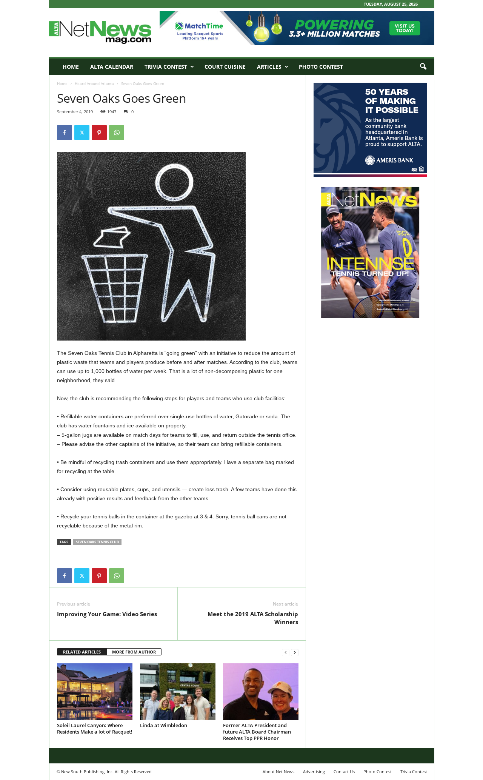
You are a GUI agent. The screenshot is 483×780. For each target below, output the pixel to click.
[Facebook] (64, 132)
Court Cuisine (225, 66)
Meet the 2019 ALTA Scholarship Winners (253, 618)
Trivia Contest (166, 66)
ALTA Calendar (111, 66)
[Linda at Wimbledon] (177, 691)
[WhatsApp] (116, 132)
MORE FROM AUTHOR (134, 652)
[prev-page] (285, 652)
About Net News (278, 771)
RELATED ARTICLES (82, 652)
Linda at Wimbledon (163, 725)
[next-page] (294, 652)
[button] (423, 67)
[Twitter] (81, 132)
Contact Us (344, 771)
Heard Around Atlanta (94, 83)
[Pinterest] (99, 132)
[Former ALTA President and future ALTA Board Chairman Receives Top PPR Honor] (260, 691)
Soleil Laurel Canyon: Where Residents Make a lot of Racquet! (94, 728)
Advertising (314, 771)
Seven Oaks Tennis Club (97, 542)
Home (71, 66)
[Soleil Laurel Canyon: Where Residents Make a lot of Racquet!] (94, 691)
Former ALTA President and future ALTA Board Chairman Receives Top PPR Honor (257, 731)
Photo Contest (321, 66)
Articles (269, 66)
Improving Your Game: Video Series (107, 614)
